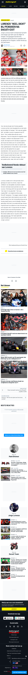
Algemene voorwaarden (10, 667)
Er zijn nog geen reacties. (14, 410)
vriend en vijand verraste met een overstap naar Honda (14, 99)
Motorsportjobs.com (14, 637)
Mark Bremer (7, 44)
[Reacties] (25, 45)
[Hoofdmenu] (2, 2)
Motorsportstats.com (14, 642)
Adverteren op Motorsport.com (14, 651)
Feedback (14, 648)
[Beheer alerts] (15, 280)
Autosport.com (14, 639)
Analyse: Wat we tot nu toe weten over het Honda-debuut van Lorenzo (14, 172)
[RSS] (21, 626)
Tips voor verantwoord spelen (14, 653)
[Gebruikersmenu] (25, 2)
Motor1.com (14, 634)
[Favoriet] (21, 45)
